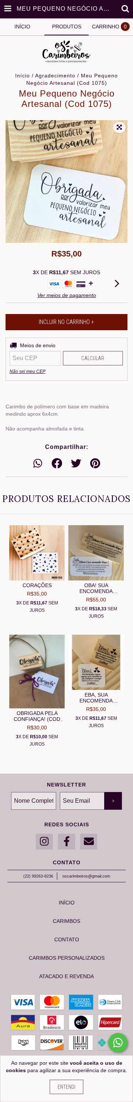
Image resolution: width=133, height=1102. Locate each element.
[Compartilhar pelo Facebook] (57, 463)
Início (22, 76)
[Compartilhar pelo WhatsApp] (38, 463)
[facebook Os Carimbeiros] (66, 842)
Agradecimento (55, 76)
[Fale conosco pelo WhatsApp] (117, 1042)
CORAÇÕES (37, 585)
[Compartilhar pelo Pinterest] (95, 463)
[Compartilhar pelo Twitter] (76, 463)
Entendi (66, 1087)
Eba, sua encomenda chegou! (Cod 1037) (96, 698)
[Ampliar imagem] (119, 127)
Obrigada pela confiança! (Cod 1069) (37, 716)
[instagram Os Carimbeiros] (44, 842)
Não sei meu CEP (27, 371)
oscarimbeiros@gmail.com (86, 876)
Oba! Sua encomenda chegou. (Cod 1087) (96, 588)
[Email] (88, 842)
